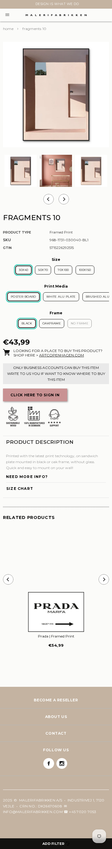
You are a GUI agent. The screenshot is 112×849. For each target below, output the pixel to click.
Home (8, 28)
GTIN (7, 248)
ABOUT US (56, 716)
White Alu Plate (61, 297)
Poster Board (23, 297)
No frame (79, 323)
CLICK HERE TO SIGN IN (35, 395)
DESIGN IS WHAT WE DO (56, 4)
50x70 (43, 270)
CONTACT (55, 733)
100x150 (85, 270)
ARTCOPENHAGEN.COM (61, 355)
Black (27, 323)
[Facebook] (48, 763)
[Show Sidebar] (56, 843)
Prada (56, 636)
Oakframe (51, 323)
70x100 (63, 270)
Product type (17, 232)
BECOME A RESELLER (56, 700)
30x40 (23, 270)
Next (7, 5)
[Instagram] (61, 763)
